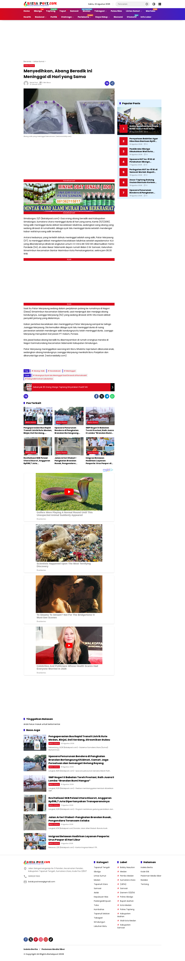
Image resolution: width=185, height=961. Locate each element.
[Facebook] (96, 396)
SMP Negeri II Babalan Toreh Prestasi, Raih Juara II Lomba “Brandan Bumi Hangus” (100, 431)
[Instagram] (41, 939)
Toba (96, 905)
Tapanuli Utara (101, 884)
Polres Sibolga (126, 896)
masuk (38, 724)
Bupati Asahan (127, 901)
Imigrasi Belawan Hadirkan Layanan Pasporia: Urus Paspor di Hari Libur (98, 461)
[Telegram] (107, 396)
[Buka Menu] (159, 4)
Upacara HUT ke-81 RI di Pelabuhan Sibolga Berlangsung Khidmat (142, 160)
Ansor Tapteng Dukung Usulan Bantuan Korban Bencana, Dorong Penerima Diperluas (144, 181)
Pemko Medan (127, 875)
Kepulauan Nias (101, 896)
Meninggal (70, 371)
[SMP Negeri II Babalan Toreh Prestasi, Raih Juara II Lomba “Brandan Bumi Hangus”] (100, 416)
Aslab (96, 892)
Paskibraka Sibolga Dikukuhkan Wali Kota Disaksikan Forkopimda (141, 150)
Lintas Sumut (29, 65)
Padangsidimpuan (102, 901)
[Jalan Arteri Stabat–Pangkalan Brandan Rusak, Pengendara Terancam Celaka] (69, 446)
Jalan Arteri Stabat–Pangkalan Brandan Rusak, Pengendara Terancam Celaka (66, 461)
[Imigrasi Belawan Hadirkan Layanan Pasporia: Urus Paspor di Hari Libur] (100, 446)
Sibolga (97, 871)
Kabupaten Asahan (124, 915)
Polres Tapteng (127, 909)
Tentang (145, 884)
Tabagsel (98, 917)
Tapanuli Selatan (102, 913)
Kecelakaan (55, 371)
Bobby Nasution (127, 867)
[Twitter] (101, 396)
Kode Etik (145, 871)
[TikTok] (51, 939)
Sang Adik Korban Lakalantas (40, 378)
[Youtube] (46, 939)
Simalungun (99, 922)
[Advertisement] (92, 40)
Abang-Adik (39, 371)
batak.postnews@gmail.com (41, 881)
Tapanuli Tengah (102, 867)
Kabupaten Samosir (124, 926)
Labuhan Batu (100, 926)
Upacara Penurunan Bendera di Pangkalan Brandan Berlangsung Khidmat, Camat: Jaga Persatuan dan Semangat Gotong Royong (68, 431)
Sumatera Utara (127, 880)
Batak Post (34, 82)
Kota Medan (126, 905)
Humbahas (99, 909)
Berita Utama (31, 422)
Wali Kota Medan (128, 920)
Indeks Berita (147, 867)
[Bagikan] (112, 83)
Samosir (97, 888)
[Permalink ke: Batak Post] (27, 83)
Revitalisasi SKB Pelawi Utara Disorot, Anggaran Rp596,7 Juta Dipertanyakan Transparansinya (37, 461)
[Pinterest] (36, 939)
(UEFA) (123, 884)
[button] (147, 4)
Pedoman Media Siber (151, 875)
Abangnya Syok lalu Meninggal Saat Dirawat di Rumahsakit (61, 375)
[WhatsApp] (112, 396)
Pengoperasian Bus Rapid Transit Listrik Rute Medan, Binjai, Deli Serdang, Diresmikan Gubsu (38, 431)
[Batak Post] (40, 4)
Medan (97, 880)
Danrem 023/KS (127, 892)
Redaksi (144, 880)
